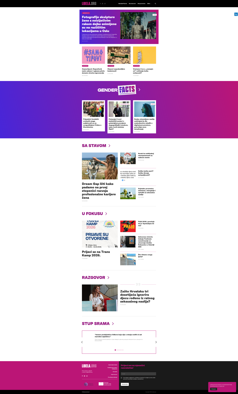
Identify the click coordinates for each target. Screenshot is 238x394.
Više (148, 3)
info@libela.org (88, 372)
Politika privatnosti (85, 391)
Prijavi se (125, 384)
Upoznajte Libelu (112, 364)
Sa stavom (132, 3)
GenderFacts (122, 3)
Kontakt (115, 371)
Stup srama (141, 3)
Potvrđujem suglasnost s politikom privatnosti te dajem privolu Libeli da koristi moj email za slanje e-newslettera (139, 378)
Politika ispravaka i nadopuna (112, 368)
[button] (115, 350)
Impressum (114, 374)
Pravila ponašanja (112, 377)
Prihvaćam (213, 389)
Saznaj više (221, 386)
